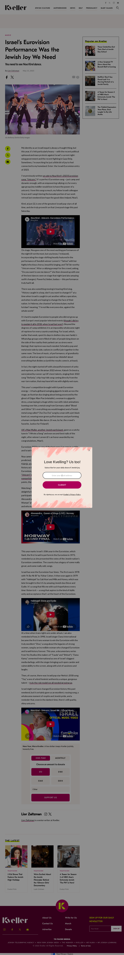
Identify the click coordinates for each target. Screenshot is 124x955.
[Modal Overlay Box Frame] (62, 477)
